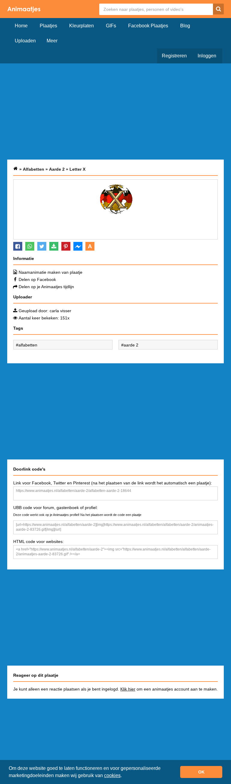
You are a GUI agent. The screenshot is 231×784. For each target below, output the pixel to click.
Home (21, 25)
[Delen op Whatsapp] (29, 246)
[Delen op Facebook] (17, 246)
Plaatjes (48, 25)
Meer (52, 40)
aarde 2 (131, 345)
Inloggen (207, 55)
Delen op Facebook (37, 279)
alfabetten (27, 345)
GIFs (111, 25)
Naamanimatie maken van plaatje (50, 272)
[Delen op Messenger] (77, 246)
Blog (185, 25)
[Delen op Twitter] (41, 246)
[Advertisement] (115, 111)
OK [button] (201, 772)
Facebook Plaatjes (148, 25)
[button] (124, 776)
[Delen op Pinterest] (65, 246)
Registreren (174, 55)
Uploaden (25, 40)
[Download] (53, 246)
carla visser (60, 310)
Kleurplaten (81, 25)
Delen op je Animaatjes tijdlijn (46, 286)
